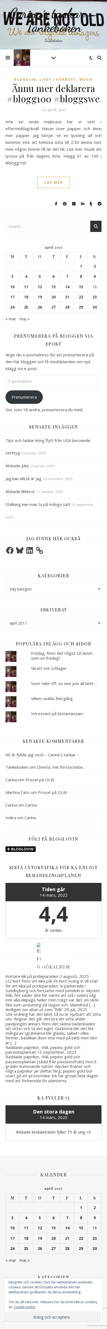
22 (81, 297)
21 (67, 297)
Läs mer (53, 182)
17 (12, 297)
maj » (24, 318)
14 (67, 287)
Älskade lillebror (20, 491)
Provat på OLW (39, 779)
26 (40, 307)
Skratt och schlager (49, 668)
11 (26, 287)
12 (40, 287)
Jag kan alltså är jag (23, 478)
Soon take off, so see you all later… (64, 683)
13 (53, 287)
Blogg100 (25, 79)
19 (40, 297)
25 (26, 307)
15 (81, 287)
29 (81, 307)
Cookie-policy (24, 1307)
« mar (10, 318)
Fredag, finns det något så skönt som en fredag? (61, 655)
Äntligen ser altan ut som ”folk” (34, 1009)
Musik (86, 79)
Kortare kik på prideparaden (31, 976)
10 (12, 287)
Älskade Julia (17, 465)
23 (94, 297)
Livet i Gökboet (58, 79)
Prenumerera (24, 397)
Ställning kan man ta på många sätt (38, 504)
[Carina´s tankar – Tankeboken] (53, 24)
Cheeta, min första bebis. (60, 767)
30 (94, 307)
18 (26, 297)
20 (53, 297)
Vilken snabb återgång (52, 698)
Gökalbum (56, 966)
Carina (11, 779)
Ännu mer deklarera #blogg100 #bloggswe (53, 93)
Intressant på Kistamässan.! (57, 713)
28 (67, 307)
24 (12, 307)
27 (53, 307)
